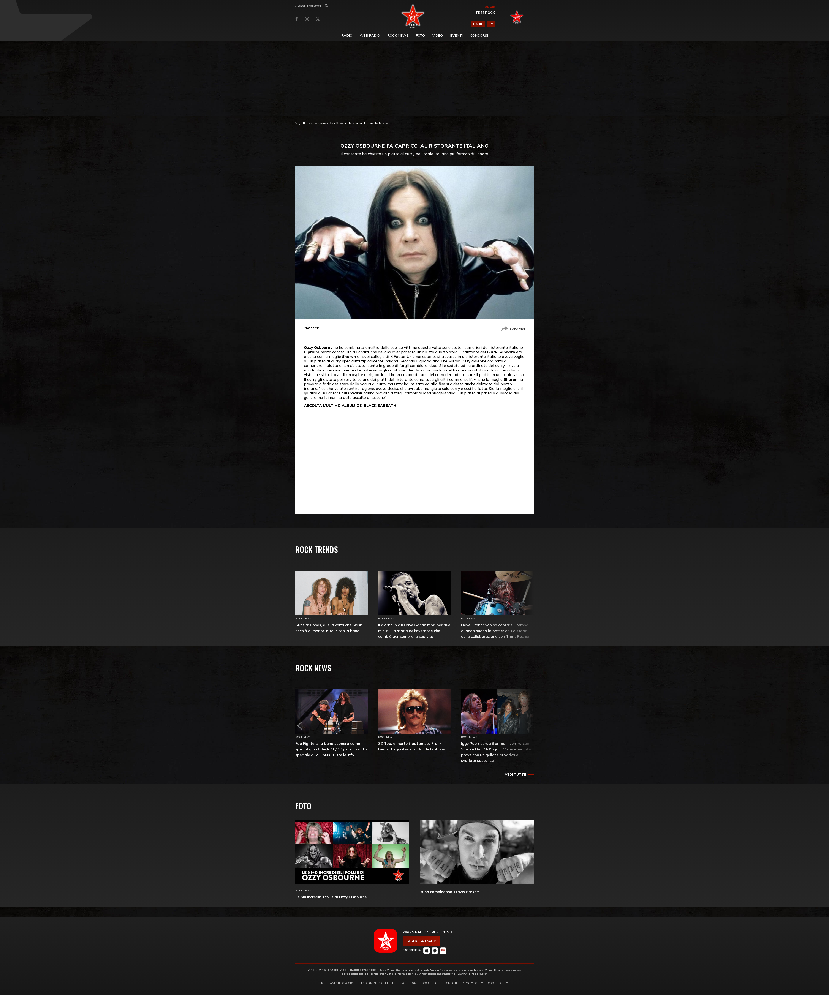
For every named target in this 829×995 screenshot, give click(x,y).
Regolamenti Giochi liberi (377, 983)
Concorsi (479, 35)
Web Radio (370, 35)
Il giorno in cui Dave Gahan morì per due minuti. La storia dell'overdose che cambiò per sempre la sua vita (414, 630)
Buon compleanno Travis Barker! (449, 891)
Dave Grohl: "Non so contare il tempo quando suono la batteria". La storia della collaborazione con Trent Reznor (495, 630)
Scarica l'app (421, 940)
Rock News (397, 35)
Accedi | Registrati (308, 6)
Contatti (450, 983)
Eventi (456, 35)
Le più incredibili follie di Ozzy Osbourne (331, 896)
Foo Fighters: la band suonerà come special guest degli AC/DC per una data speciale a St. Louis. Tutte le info (331, 749)
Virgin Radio (303, 123)
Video (437, 35)
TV (491, 24)
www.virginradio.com (472, 973)
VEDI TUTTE (515, 774)
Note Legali (409, 983)
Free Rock (485, 12)
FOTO (420, 35)
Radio (346, 35)
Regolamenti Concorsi (337, 983)
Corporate (431, 983)
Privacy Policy (472, 983)
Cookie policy (498, 983)
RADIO (478, 24)
